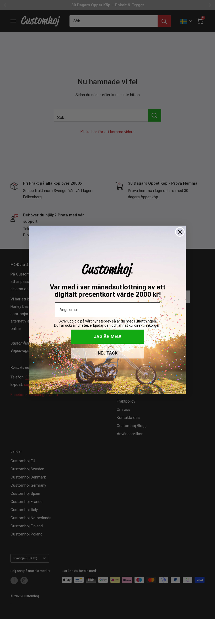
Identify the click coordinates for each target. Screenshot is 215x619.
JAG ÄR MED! (107, 336)
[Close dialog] (180, 232)
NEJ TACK (107, 353)
